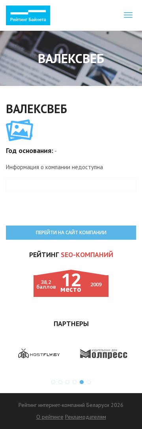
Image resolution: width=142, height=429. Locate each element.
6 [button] (89, 382)
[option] (38, 354)
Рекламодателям (85, 416)
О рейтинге (50, 416)
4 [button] (75, 382)
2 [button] (60, 382)
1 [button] (53, 382)
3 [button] (67, 382)
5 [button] (82, 382)
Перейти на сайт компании (71, 232)
